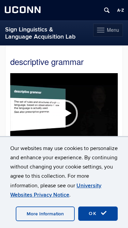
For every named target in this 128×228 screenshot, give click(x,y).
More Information (45, 214)
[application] (64, 113)
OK (94, 213)
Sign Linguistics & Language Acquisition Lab (40, 33)
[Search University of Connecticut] (106, 10)
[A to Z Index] (120, 10)
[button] (64, 113)
